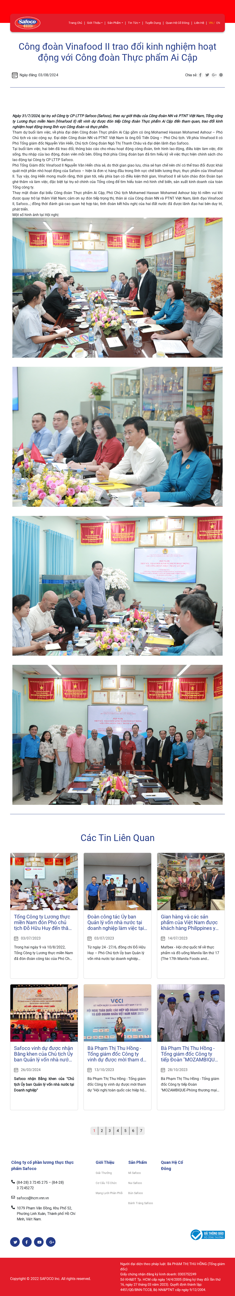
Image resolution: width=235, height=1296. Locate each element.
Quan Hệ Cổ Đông (177, 23)
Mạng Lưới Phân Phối (109, 1193)
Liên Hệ (199, 23)
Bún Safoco (135, 1193)
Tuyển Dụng (153, 23)
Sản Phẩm (114, 23)
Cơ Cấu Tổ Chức (106, 1183)
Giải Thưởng (104, 1173)
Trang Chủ (75, 23)
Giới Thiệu (94, 23)
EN (218, 23)
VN (211, 23)
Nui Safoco (135, 1183)
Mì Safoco (134, 1173)
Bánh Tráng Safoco (140, 1203)
